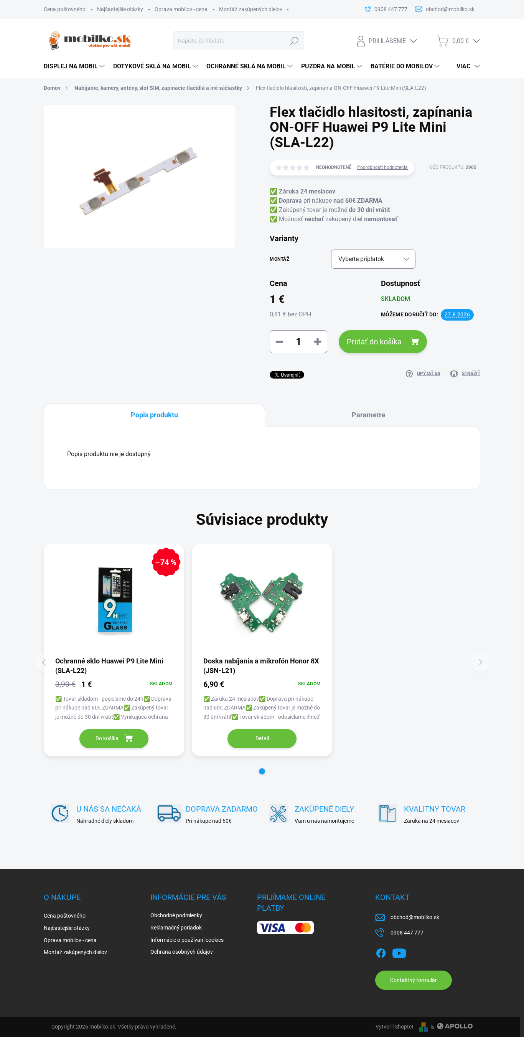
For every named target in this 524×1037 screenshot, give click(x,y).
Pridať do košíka (374, 341)
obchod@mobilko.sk (415, 917)
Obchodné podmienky (176, 915)
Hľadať (294, 41)
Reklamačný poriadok (176, 928)
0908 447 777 (407, 932)
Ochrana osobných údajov (181, 952)
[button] (262, 771)
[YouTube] (399, 952)
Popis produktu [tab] (154, 415)
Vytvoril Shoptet (395, 1027)
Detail (262, 738)
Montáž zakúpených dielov (250, 9)
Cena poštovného (65, 9)
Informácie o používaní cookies (187, 940)
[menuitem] (74, 66)
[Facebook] (381, 952)
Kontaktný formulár (413, 980)
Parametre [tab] (369, 415)
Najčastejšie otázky (120, 9)
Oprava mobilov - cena (181, 9)
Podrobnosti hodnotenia (382, 167)
